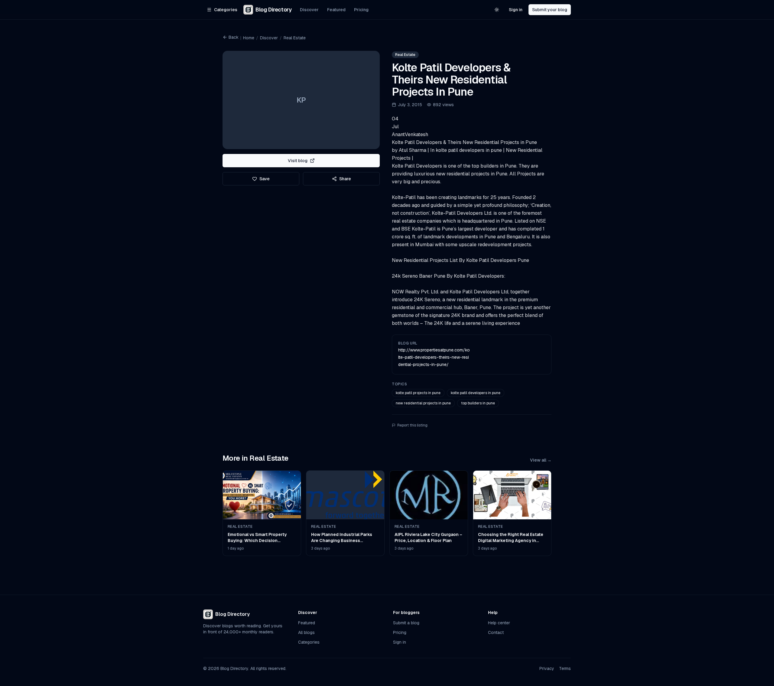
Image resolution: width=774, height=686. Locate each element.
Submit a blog (406, 623)
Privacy (546, 668)
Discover (309, 9)
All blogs (306, 632)
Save (264, 178)
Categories (309, 642)
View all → (540, 460)
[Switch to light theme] (497, 10)
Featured (336, 9)
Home (248, 38)
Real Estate (295, 38)
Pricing (361, 9)
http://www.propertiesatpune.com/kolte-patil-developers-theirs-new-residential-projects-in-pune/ (434, 357)
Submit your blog (549, 9)
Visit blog (297, 160)
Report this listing (412, 425)
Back (234, 37)
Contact (496, 632)
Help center (499, 623)
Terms (565, 668)
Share (345, 178)
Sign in (515, 9)
